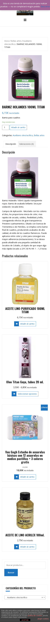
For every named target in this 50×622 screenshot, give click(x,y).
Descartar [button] (45, 6)
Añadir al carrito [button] (27, 323)
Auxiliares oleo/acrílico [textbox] (24, 597)
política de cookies (35, 616)
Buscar (11, 572)
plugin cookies (43, 619)
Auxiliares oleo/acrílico (23, 135)
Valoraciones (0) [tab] (26, 144)
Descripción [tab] (10, 144)
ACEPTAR (25, 620)
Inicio (6, 41)
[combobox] (25, 597)
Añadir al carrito (18, 127)
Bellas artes (16, 41)
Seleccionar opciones (27, 393)
